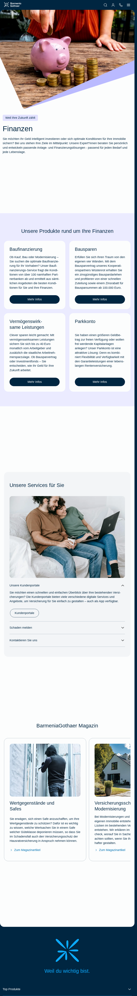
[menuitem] (105, 5)
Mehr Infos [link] (35, 299)
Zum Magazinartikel (27, 850)
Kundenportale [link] (24, 613)
